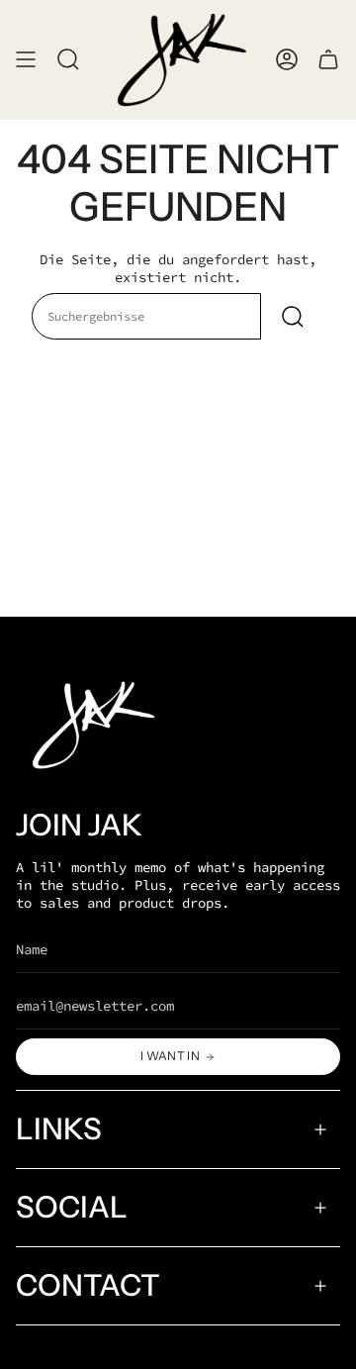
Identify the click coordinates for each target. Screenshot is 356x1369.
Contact (88, 1285)
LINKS (59, 1129)
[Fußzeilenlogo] (90, 725)
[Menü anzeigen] (25, 60)
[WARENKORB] (328, 60)
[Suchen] (292, 316)
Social (72, 1207)
